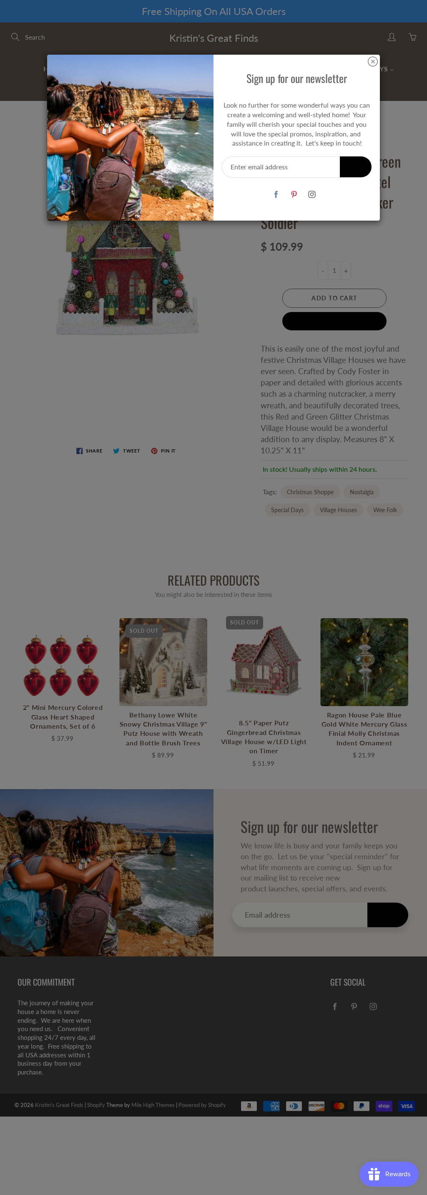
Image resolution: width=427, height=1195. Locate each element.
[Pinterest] (293, 194)
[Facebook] (276, 194)
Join (355, 166)
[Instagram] (311, 194)
